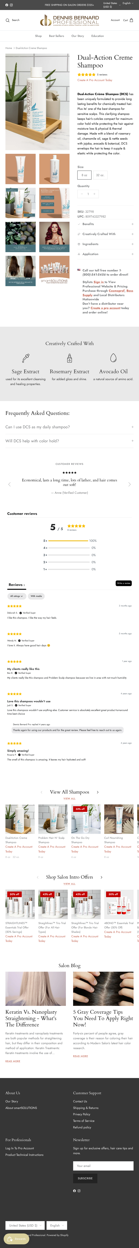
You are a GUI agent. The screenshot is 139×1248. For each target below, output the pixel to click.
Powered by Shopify (57, 1235)
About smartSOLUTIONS (21, 1108)
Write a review (123, 583)
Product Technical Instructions (24, 1155)
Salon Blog (70, 965)
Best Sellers (56, 36)
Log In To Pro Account (19, 1148)
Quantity (83, 186)
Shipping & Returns (85, 1108)
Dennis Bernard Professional (30, 1235)
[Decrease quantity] (81, 194)
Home (8, 48)
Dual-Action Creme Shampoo (31, 48)
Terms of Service (83, 1121)
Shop (38, 36)
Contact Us (80, 1101)
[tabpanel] (69, 680)
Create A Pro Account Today (94, 80)
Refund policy (82, 1127)
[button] (69, 540)
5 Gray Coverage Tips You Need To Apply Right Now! (103, 1018)
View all (69, 798)
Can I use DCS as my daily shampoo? (37, 427)
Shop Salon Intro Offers (69, 877)
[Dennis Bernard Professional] (69, 20)
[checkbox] (36, 596)
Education (97, 36)
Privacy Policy (81, 1114)
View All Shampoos (69, 792)
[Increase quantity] (95, 194)
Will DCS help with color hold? (32, 441)
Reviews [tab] (17, 584)
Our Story (77, 36)
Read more (12, 1061)
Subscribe (85, 1178)
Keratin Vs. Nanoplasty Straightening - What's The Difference (31, 1018)
